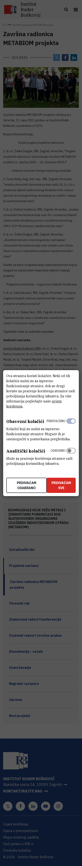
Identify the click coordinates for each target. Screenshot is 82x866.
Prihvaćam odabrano (26, 485)
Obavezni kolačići (25, 421)
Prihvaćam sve (61, 485)
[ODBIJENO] (71, 456)
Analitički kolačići (25, 451)
